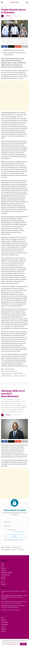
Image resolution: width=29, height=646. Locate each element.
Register (21, 540)
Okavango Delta (16, 547)
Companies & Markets (6, 572)
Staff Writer (8, 16)
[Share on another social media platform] (25, 46)
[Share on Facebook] (4, 46)
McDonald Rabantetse (7, 373)
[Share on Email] (18, 46)
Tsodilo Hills (21, 549)
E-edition (3, 631)
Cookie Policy (4, 624)
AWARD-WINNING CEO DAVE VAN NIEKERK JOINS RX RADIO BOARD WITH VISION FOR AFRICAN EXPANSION (14, 597)
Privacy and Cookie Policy (12, 644)
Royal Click (16, 375)
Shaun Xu (23, 375)
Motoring (3, 579)
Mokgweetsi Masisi (18, 373)
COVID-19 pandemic (9, 369)
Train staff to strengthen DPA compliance (10, 610)
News (6, 6)
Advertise (3, 620)
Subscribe (3, 584)
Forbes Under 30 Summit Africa (9, 371)
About (2, 617)
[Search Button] (27, 2)
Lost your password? (19, 531)
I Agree (23, 644)
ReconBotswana (6, 549)
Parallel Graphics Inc (7, 375)
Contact (3, 626)
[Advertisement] (14, 96)
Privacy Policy (4, 622)
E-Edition (3, 570)
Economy (3, 568)
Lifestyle (3, 577)
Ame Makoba (8, 547)
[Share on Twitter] (11, 46)
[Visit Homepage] (14, 2)
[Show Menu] (2, 2)
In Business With (5, 575)
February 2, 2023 (17, 16)
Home (2, 6)
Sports (2, 582)
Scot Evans (14, 549)
